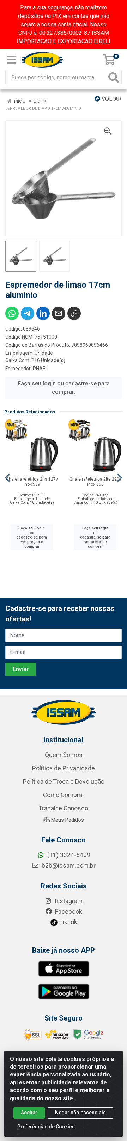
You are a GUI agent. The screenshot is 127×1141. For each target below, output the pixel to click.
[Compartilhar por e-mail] (58, 313)
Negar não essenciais (80, 1112)
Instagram (68, 901)
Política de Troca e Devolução (63, 781)
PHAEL (40, 368)
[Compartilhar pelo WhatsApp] (12, 313)
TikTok (67, 922)
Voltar (110, 99)
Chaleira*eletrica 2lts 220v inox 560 (95, 482)
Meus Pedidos (67, 820)
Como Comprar (63, 794)
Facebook (68, 911)
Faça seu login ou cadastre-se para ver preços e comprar (32, 537)
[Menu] (11, 59)
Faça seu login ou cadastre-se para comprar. (64, 387)
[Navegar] (7, 477)
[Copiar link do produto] (74, 313)
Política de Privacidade (63, 768)
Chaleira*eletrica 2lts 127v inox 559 (32, 482)
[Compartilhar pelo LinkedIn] (43, 313)
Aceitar (29, 1112)
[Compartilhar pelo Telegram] (27, 313)
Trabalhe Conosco (63, 808)
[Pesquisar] (113, 77)
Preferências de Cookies (46, 1126)
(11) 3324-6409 (68, 855)
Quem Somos (64, 754)
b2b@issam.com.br (68, 865)
